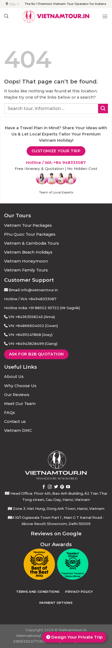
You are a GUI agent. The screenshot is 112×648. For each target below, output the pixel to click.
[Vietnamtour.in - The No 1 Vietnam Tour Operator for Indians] (56, 16)
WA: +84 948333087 (65, 162)
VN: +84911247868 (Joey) (30, 334)
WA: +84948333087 (38, 299)
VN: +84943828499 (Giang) (32, 343)
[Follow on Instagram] (50, 487)
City (12, 4)
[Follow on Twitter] (56, 487)
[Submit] (103, 109)
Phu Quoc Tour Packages (29, 234)
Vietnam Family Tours (26, 270)
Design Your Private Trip (76, 637)
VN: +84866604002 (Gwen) (33, 325)
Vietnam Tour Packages (28, 225)
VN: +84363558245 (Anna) (31, 317)
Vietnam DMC (18, 430)
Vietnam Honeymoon (26, 261)
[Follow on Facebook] (44, 487)
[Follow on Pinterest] (62, 487)
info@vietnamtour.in (39, 290)
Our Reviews (16, 394)
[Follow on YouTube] (68, 487)
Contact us (15, 421)
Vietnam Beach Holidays (28, 252)
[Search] (6, 16)
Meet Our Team (20, 403)
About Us (14, 376)
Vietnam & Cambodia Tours (31, 243)
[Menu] (105, 16)
